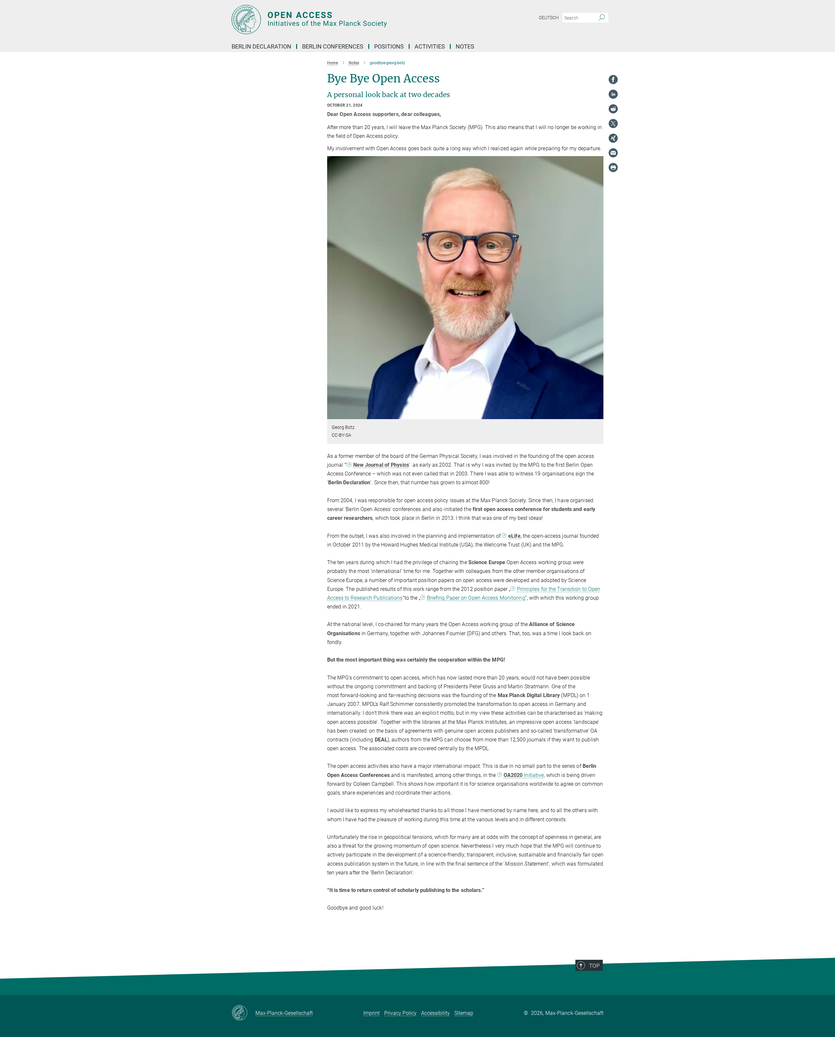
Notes (465, 46)
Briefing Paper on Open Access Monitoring (476, 598)
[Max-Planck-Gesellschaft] (243, 1013)
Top (594, 965)
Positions (389, 46)
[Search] (601, 17)
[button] (598, 414)
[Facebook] (613, 79)
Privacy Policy (400, 1013)
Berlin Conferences (332, 46)
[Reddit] (613, 109)
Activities (430, 46)
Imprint (371, 1013)
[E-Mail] (613, 153)
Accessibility (435, 1013)
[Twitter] (613, 123)
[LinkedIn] (613, 94)
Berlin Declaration (261, 46)
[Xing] (613, 138)
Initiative (524, 775)
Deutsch (549, 17)
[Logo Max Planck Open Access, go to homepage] (354, 19)
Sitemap (463, 1013)
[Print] (613, 167)
